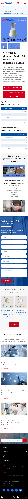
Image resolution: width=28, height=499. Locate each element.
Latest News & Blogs (14, 334)
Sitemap (4, 485)
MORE (14, 325)
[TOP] (26, 497)
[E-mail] (6, 497)
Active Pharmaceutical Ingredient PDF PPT (14, 94)
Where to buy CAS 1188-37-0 (12, 87)
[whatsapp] (10, 497)
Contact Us (6, 460)
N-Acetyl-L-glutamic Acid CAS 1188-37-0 (13, 13)
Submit (6, 280)
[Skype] (2, 497)
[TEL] (14, 497)
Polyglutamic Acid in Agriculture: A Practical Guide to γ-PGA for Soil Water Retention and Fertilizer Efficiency (12, 422)
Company (5, 451)
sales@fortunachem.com (12, 472)
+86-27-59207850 (11, 475)
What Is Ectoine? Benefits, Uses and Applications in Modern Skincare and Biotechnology (13, 363)
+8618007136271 (19, 475)
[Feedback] (22, 497)
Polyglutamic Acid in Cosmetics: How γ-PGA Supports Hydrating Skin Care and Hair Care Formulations (12, 392)
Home (4, 7)
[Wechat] (18, 497)
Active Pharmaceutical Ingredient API (12, 9)
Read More (7, 368)
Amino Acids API (7, 11)
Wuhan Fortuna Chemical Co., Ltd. (14, 482)
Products (9, 7)
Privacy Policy (11, 485)
